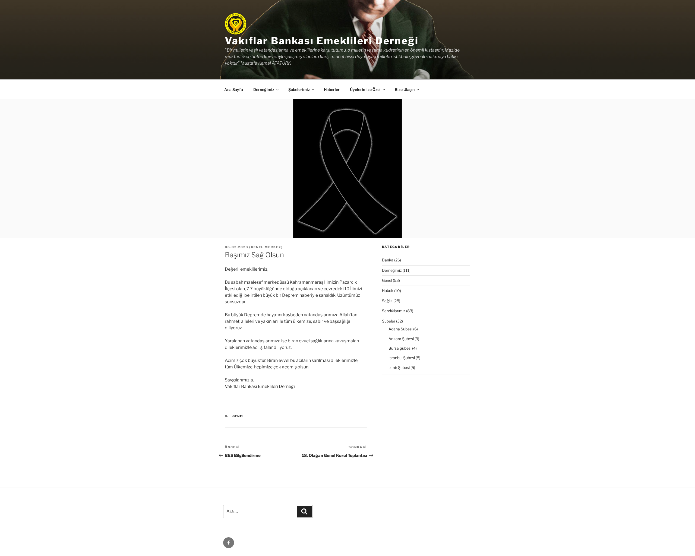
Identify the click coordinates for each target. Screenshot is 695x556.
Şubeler (388, 321)
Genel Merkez (266, 247)
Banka (387, 260)
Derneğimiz (392, 270)
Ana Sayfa (233, 89)
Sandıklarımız (393, 310)
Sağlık (387, 300)
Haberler (332, 89)
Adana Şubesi (400, 329)
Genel (238, 416)
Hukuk (387, 290)
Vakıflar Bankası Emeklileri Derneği (322, 41)
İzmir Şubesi (399, 367)
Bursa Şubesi (399, 348)
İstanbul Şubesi (401, 357)
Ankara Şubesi (401, 338)
